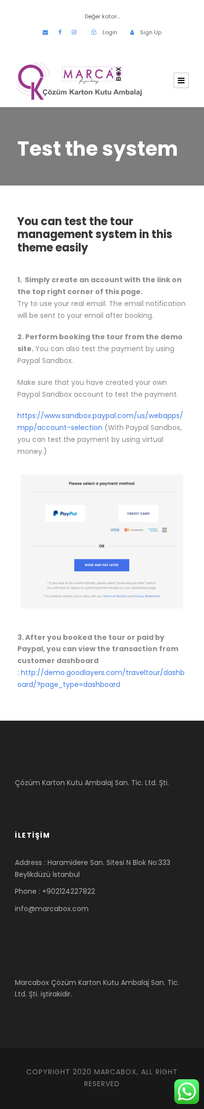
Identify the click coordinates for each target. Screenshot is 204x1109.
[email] (45, 32)
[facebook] (59, 32)
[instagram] (74, 32)
